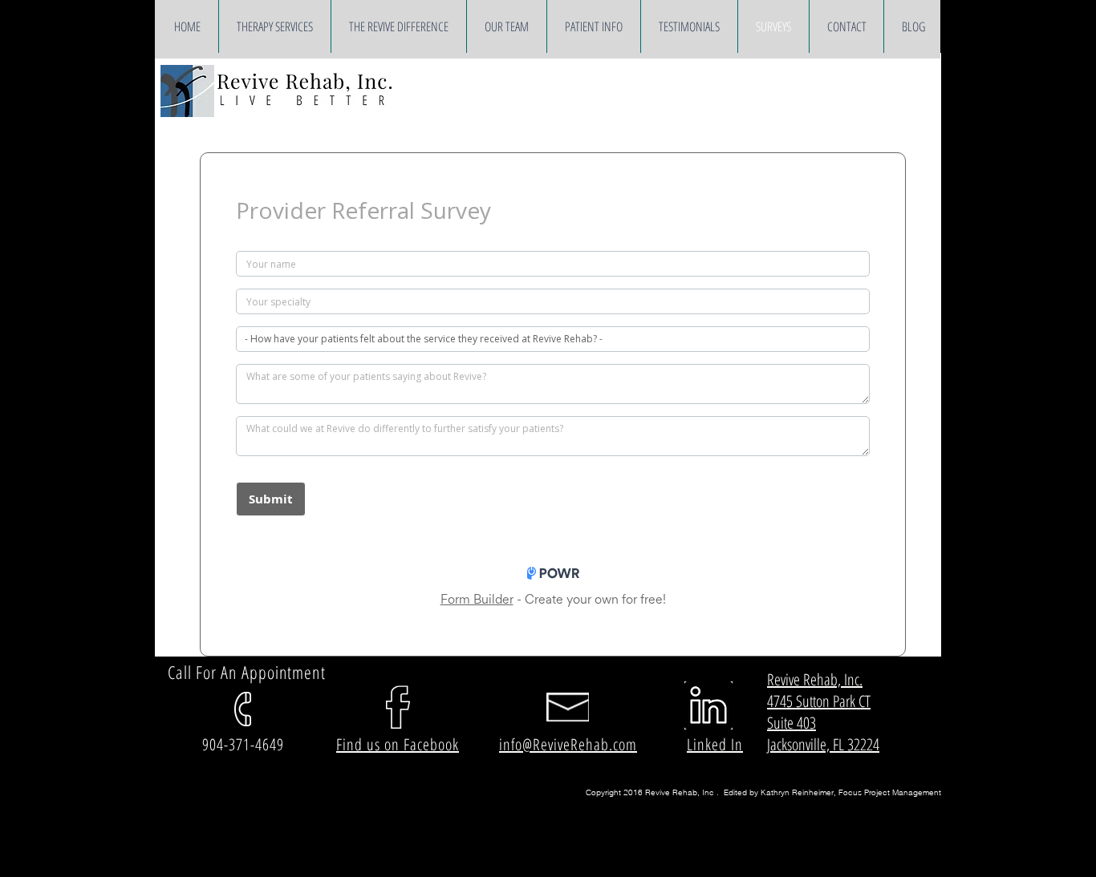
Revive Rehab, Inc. (815, 679)
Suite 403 (791, 723)
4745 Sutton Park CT (819, 701)
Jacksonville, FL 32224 (823, 744)
